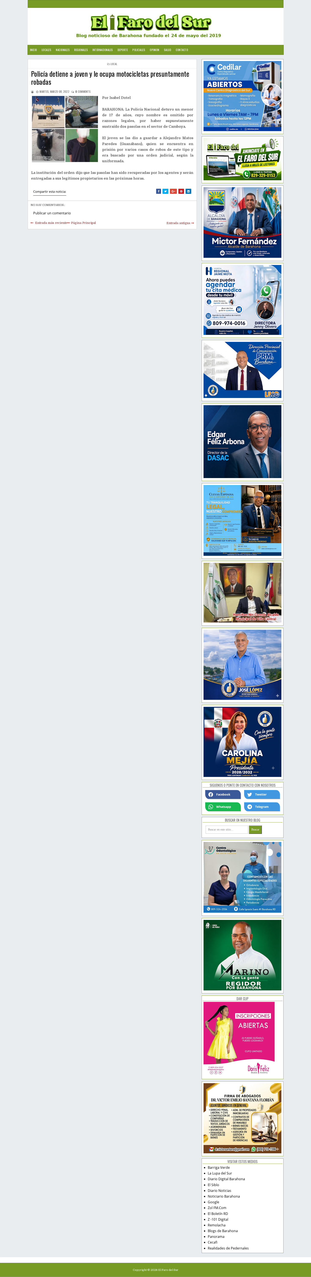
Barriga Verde (219, 1167)
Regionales (81, 50)
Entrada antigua (178, 223)
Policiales (138, 50)
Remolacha (217, 1225)
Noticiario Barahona (224, 1196)
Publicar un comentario (52, 213)
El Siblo (213, 1185)
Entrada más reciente (51, 223)
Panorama (216, 1236)
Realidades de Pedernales (228, 1248)
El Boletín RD (218, 1213)
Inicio (33, 50)
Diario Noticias (219, 1190)
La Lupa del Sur (220, 1173)
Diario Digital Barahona (226, 1179)
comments (83, 91)
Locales (46, 50)
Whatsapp (223, 807)
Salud (167, 50)
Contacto (182, 50)
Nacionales (63, 50)
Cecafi (212, 1242)
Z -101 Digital (218, 1219)
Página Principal (83, 223)
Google (213, 1202)
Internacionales (102, 50)
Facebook (223, 794)
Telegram (262, 807)
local (114, 64)
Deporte (123, 50)
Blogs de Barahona (223, 1230)
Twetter (261, 794)
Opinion (154, 50)
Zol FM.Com (217, 1207)
